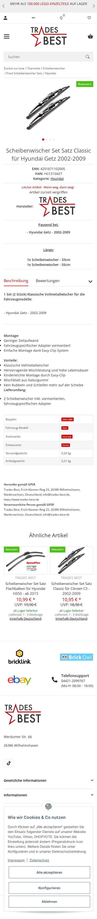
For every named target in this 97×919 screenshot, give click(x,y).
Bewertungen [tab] (48, 280)
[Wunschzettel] (89, 18)
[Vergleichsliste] (61, 18)
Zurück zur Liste (14, 68)
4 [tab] (54, 139)
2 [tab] (47, 139)
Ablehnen (49, 901)
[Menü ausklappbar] (6, 36)
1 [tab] (43, 139)
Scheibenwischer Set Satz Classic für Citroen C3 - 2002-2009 (71, 588)
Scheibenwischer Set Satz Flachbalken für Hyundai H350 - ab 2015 (25, 588)
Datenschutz (39, 860)
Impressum (16, 860)
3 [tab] (50, 139)
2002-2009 (67, 419)
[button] (3, 6)
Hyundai (57, 178)
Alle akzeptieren (49, 872)
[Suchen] (87, 57)
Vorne (65, 445)
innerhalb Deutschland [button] (25, 618)
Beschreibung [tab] (16, 280)
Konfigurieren (49, 888)
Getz (64, 428)
